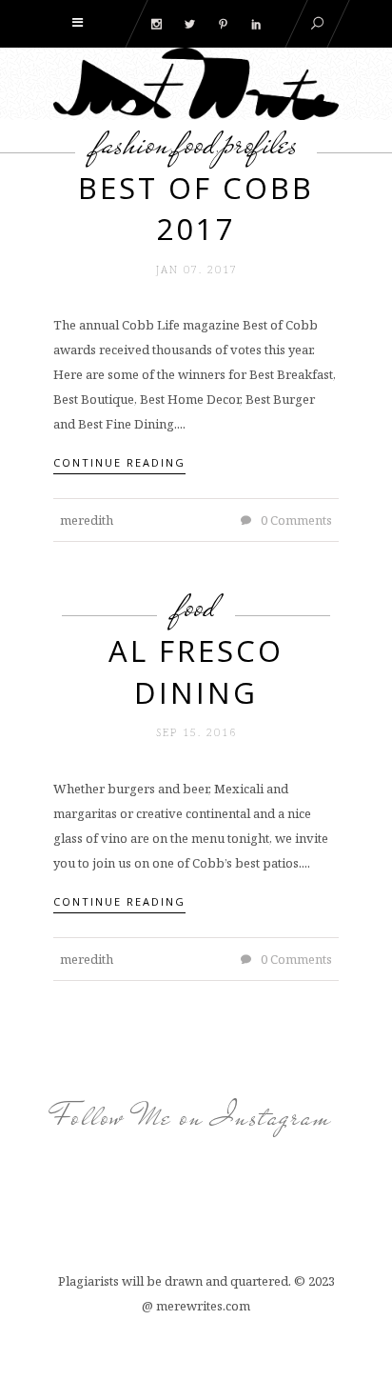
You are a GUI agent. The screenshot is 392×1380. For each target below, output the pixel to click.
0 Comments (295, 520)
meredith (86, 520)
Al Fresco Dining (196, 670)
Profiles (260, 143)
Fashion (132, 143)
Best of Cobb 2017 (196, 208)
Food (196, 143)
